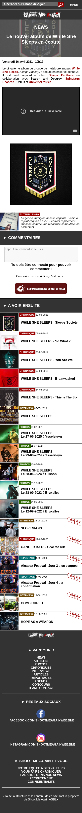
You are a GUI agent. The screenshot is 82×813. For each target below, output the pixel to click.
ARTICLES (41, 674)
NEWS (41, 657)
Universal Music (40, 82)
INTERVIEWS (41, 671)
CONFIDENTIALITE (41, 781)
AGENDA (41, 681)
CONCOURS (41, 684)
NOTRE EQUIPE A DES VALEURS (41, 768)
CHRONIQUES (41, 667)
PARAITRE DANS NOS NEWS (41, 775)
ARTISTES (41, 661)
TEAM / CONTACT (41, 688)
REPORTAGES (41, 677)
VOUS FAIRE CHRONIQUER (41, 771)
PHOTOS (41, 664)
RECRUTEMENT (41, 778)
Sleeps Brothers (61, 75)
